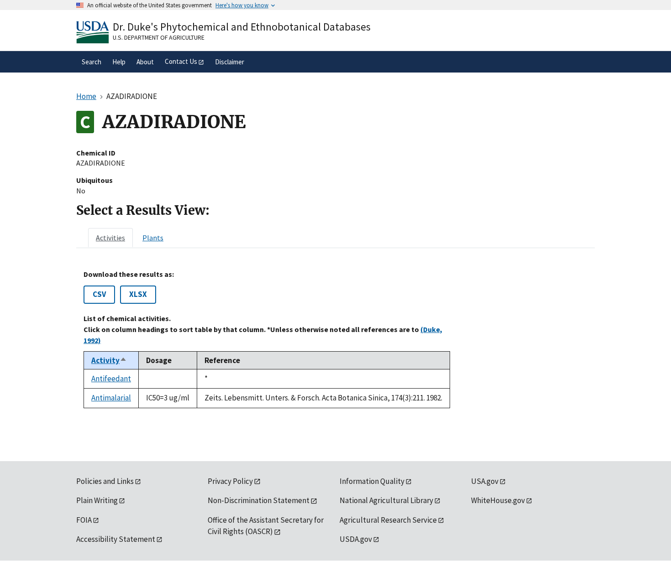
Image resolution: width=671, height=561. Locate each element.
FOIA (84, 520)
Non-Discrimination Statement (258, 500)
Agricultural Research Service (388, 520)
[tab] (110, 237)
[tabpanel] (335, 339)
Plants (152, 237)
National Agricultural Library (386, 500)
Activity (109, 360)
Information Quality (372, 481)
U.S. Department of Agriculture (158, 37)
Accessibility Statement (115, 539)
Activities (110, 237)
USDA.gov (356, 539)
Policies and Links (105, 481)
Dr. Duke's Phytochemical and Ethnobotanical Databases (242, 26)
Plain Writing (97, 500)
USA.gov (484, 481)
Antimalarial (111, 398)
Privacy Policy (230, 481)
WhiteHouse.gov (498, 500)
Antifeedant (111, 379)
